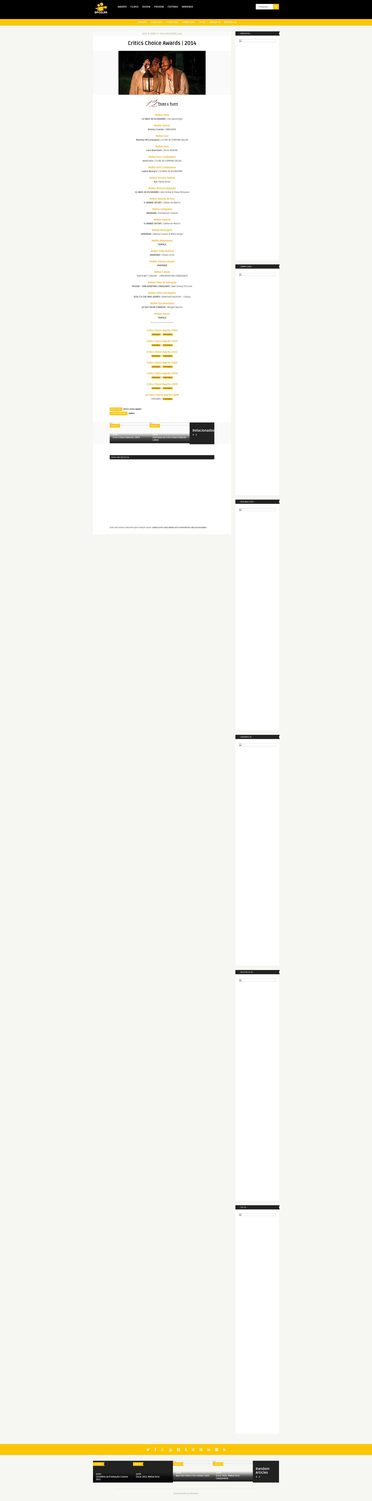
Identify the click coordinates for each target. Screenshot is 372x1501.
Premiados (167, 334)
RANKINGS (187, 6)
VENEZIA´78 (215, 22)
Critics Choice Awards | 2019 (126, 437)
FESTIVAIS (173, 6)
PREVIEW (159, 6)
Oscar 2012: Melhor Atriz (148, 1477)
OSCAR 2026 (172, 22)
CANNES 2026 (188, 22)
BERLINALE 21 (230, 22)
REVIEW (146, 6)
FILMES (134, 6)
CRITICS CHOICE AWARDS (132, 409)
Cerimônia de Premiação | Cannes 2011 (112, 1478)
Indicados (156, 334)
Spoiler (115, 435)
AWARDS (122, 6)
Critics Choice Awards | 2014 (171, 33)
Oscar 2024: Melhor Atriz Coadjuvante (228, 1477)
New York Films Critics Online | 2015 (192, 1476)
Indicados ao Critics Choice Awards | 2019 (169, 438)
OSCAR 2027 (156, 22)
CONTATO (142, 22)
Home (144, 33)
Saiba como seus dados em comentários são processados (179, 527)
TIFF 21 (202, 22)
